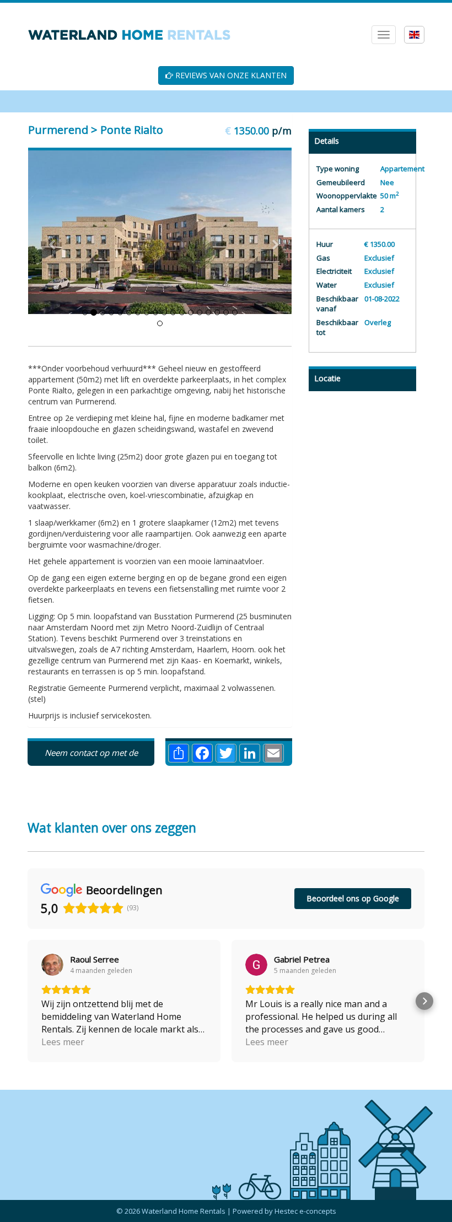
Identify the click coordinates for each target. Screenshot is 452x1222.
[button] (27, 1035)
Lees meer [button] (62, 1076)
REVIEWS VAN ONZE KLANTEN (230, 75)
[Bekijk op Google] (52, 999)
